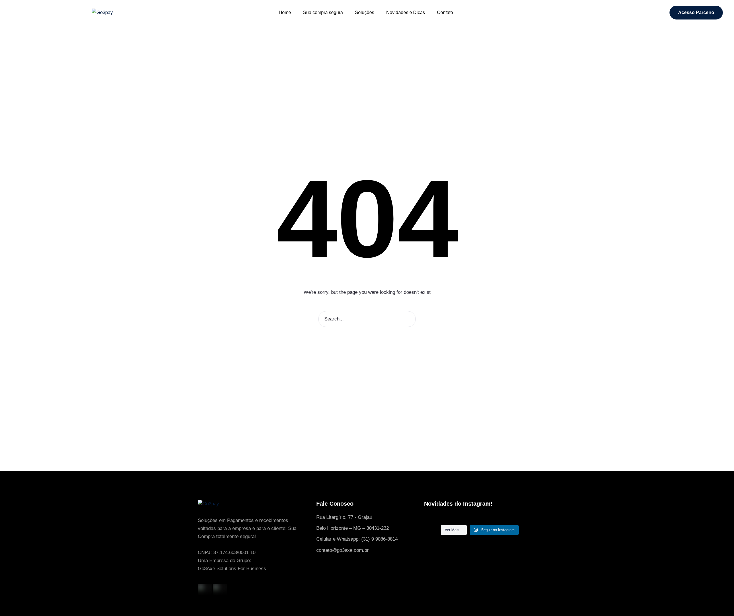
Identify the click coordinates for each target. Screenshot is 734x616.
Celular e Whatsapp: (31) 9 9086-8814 (357, 539)
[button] (696, 12)
